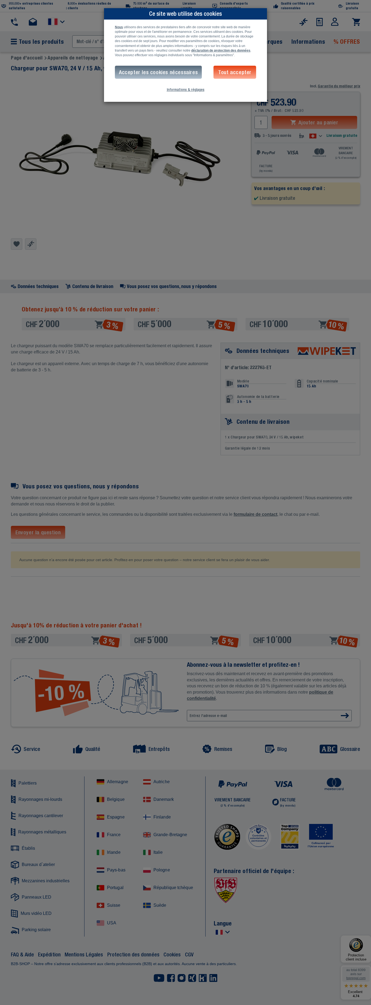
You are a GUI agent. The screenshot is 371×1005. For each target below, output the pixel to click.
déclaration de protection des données (220, 50)
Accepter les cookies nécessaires (158, 72)
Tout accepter (234, 72)
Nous (119, 27)
